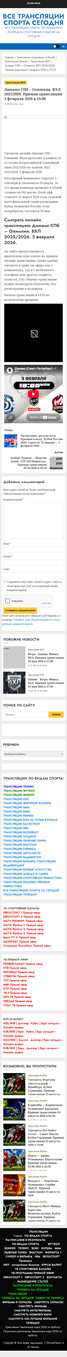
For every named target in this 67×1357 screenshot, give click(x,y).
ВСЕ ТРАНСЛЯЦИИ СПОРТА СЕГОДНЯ (33, 19)
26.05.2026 (41, 665)
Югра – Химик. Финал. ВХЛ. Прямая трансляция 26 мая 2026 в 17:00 (46, 657)
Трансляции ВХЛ (15, 82)
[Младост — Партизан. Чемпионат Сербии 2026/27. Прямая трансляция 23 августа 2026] (14, 1185)
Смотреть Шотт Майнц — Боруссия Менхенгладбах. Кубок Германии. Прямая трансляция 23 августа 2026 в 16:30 (46, 1215)
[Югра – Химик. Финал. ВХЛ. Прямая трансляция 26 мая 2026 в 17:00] (14, 657)
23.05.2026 (42, 691)
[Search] (63, 46)
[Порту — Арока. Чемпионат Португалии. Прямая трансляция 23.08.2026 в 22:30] (14, 1160)
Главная (17, 1236)
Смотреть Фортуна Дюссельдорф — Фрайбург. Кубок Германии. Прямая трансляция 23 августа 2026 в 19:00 (44, 1089)
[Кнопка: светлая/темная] (56, 46)
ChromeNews (53, 1343)
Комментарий (13, 499)
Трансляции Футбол (37, 1075)
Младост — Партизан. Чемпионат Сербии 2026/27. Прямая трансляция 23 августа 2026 (44, 1188)
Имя (7, 543)
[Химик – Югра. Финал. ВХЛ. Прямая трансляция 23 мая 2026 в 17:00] (14, 683)
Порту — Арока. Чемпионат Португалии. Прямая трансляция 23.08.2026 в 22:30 (45, 1161)
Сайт (6, 569)
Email (7, 556)
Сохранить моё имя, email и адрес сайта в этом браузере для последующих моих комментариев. (34, 586)
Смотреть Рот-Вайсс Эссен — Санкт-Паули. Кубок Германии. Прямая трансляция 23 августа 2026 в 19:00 (46, 1138)
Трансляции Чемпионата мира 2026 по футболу (32, 1327)
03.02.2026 (18, 104)
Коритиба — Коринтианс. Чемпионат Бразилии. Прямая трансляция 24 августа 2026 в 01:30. (46, 1110)
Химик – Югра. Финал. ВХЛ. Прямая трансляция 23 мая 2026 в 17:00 (46, 683)
